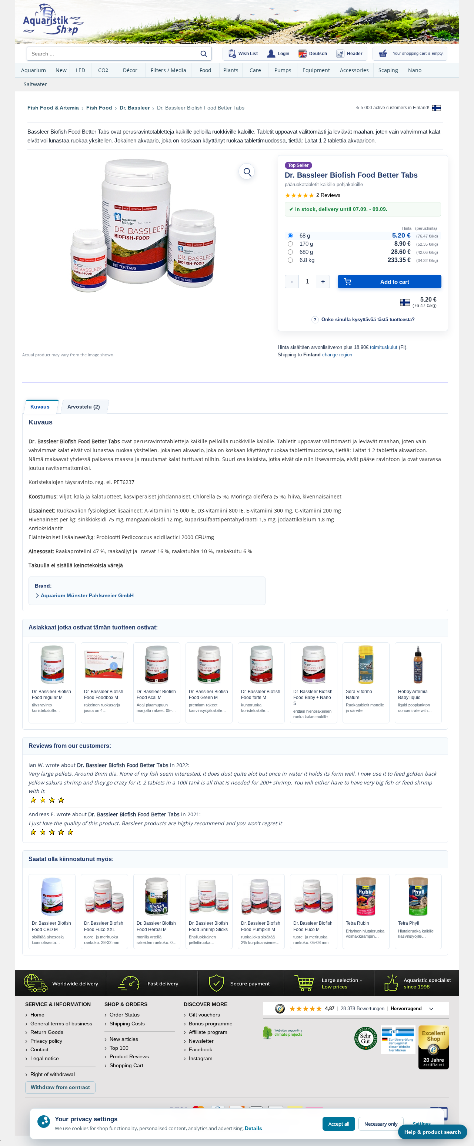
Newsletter (201, 1041)
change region (337, 354)
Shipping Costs (127, 1023)
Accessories (354, 70)
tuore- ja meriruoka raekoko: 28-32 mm (101, 940)
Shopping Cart (126, 1065)
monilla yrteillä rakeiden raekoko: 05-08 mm (156, 940)
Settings (422, 1123)
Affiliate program (208, 1032)
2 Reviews (328, 195)
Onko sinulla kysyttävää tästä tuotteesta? (368, 319)
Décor (130, 70)
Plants (230, 70)
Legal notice (44, 1058)
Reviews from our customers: (70, 746)
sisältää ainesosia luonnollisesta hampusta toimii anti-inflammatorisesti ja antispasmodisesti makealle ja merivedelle (49, 940)
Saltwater (35, 84)
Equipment (316, 70)
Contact (39, 1049)
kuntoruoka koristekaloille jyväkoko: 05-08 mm (259, 708)
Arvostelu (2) (83, 407)
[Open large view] (246, 171)
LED (80, 70)
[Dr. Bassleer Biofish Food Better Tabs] (142, 225)
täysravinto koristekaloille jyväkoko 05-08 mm (49, 708)
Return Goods (46, 1032)
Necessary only (381, 1123)
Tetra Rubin (357, 923)
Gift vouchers (204, 1015)
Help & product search (432, 1132)
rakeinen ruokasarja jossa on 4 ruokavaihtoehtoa (102, 708)
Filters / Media (168, 70)
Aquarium (33, 70)
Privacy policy (46, 1041)
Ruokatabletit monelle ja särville (365, 708)
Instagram (201, 1058)
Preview (52, 682)
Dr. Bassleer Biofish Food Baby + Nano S (313, 697)
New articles (124, 1039)
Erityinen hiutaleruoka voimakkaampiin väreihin (365, 934)
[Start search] (203, 53)
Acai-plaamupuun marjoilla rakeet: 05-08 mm (156, 708)
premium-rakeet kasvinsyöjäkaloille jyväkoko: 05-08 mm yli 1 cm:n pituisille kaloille (207, 708)
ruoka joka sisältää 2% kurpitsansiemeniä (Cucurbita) (261, 940)
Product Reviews (129, 1056)
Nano (414, 70)
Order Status (125, 1015)
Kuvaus (40, 407)
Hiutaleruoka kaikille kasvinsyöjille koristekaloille (416, 934)
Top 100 (119, 1048)
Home (37, 1015)
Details (253, 1128)
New (61, 70)
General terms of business (61, 1023)
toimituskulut (383, 347)
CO (103, 70)
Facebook (200, 1049)
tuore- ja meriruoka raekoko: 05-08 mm (310, 940)
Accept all (338, 1123)
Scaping (388, 70)
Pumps (282, 70)
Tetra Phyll (408, 923)
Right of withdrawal (52, 1074)
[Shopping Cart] (383, 53)
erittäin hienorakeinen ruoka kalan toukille (312, 714)
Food (205, 70)
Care (255, 70)
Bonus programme (211, 1023)
